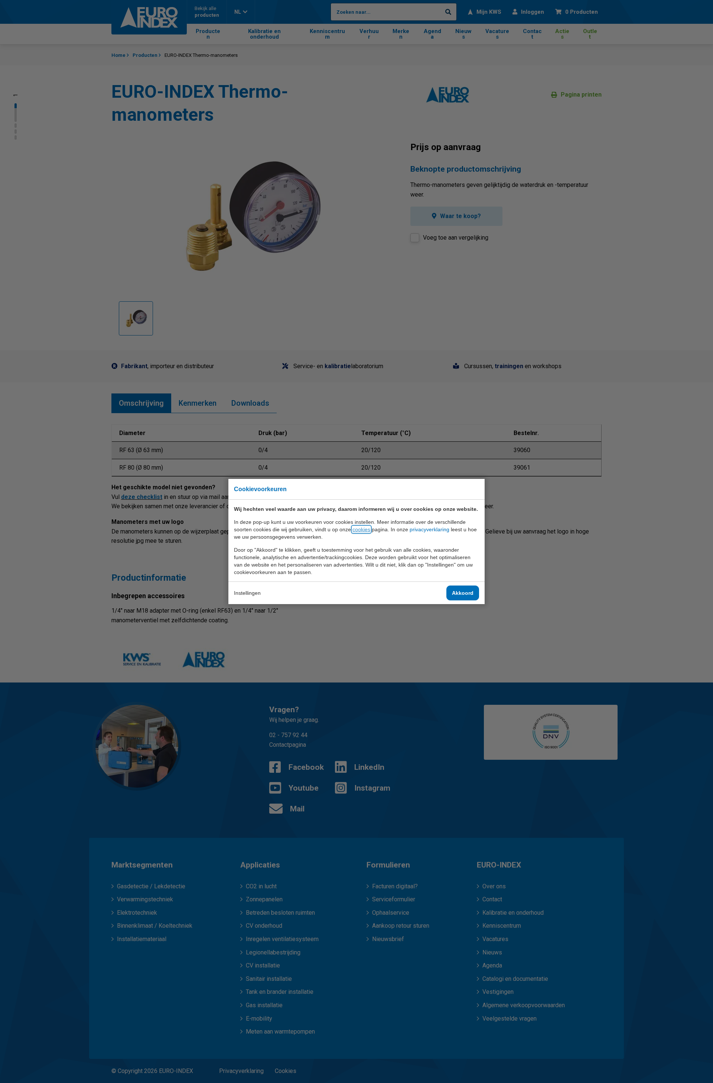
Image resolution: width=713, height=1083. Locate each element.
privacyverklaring (429, 529)
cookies (361, 529)
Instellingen (247, 593)
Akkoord (462, 593)
